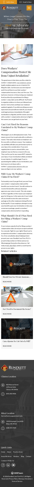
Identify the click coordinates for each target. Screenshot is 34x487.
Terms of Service (17, 481)
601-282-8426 (11, 246)
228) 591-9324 (11, 428)
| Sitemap (21, 479)
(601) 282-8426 (11, 394)
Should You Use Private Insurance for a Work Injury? (16, 277)
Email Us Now (27, 2)
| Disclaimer (28, 479)
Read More (7, 282)
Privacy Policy (13, 479)
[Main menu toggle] (29, 8)
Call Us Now (10, 2)
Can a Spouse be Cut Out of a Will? (16, 341)
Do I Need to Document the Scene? (17, 309)
